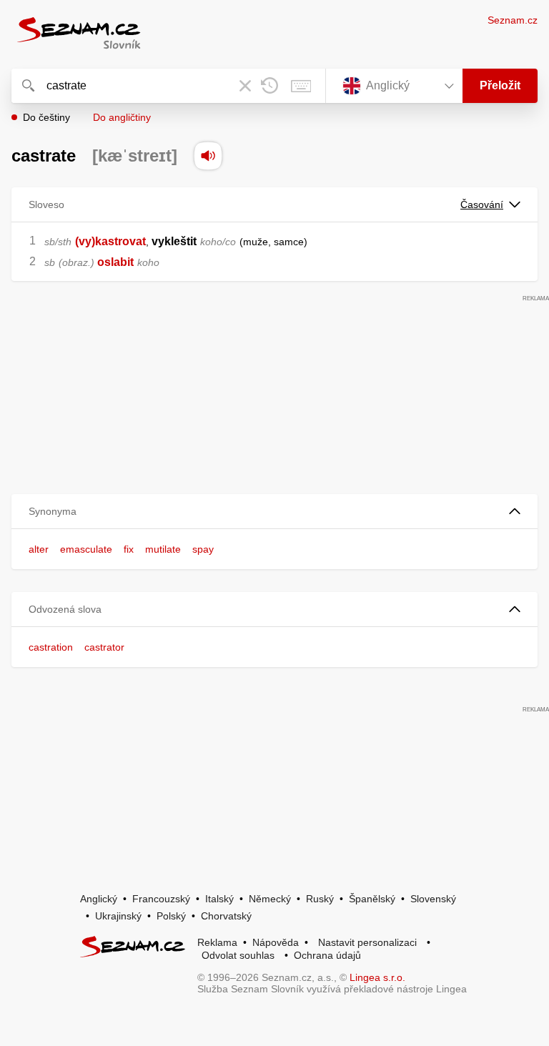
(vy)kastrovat (110, 241)
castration (51, 647)
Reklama (217, 942)
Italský (219, 898)
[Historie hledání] (269, 86)
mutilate (163, 549)
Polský (171, 916)
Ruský (320, 898)
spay (203, 549)
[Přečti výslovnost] (208, 156)
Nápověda (275, 942)
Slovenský (433, 898)
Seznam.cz (513, 20)
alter (39, 549)
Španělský (372, 898)
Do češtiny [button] (46, 117)
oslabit (115, 262)
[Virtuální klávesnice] (301, 86)
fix (129, 549)
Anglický (98, 898)
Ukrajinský (118, 916)
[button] (274, 511)
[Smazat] (245, 86)
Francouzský (161, 898)
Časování (481, 204)
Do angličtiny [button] (122, 117)
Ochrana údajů (327, 955)
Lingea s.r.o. (377, 977)
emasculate (86, 549)
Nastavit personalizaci (367, 942)
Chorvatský (226, 916)
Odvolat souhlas (238, 955)
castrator (104, 647)
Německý (270, 898)
